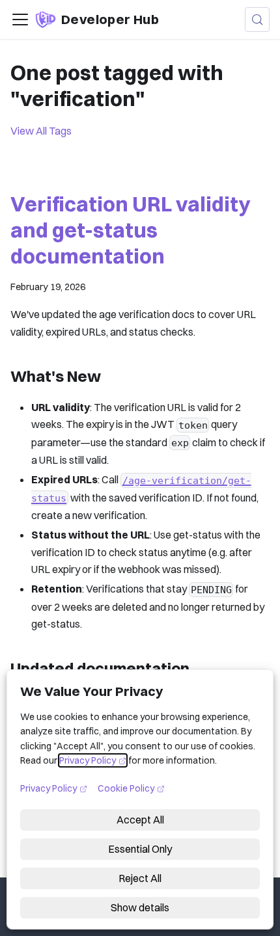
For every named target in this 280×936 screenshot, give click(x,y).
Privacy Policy (92, 760)
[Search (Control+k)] (257, 19)
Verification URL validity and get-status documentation (130, 230)
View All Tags (41, 130)
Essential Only (140, 848)
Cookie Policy (131, 788)
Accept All (140, 819)
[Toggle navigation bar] (20, 19)
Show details (140, 907)
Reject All (140, 878)
